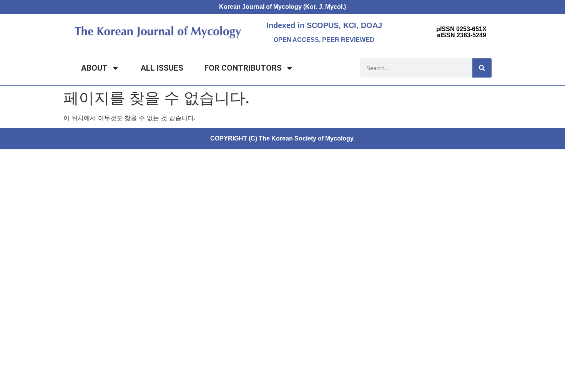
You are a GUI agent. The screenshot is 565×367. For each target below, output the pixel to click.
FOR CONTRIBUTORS (243, 68)
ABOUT (94, 68)
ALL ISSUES (162, 68)
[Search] (482, 68)
